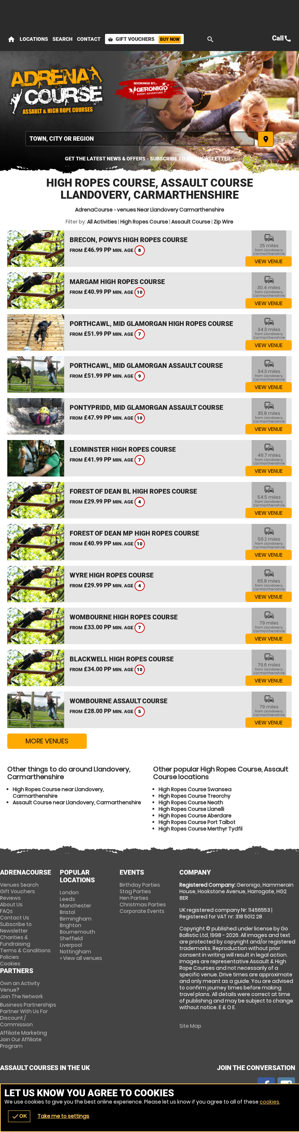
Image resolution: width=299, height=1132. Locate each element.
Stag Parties (135, 891)
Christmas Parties (143, 904)
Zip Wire (223, 221)
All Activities (102, 221)
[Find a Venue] (140, 138)
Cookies (10, 963)
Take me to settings (63, 1116)
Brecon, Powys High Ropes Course (128, 240)
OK (19, 1116)
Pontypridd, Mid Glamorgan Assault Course (146, 407)
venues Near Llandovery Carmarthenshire (170, 209)
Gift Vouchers (143, 39)
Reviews (10, 898)
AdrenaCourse (94, 209)
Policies (9, 957)
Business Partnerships (28, 1014)
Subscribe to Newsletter (16, 927)
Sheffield (71, 938)
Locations (34, 39)
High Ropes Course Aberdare (195, 815)
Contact (89, 39)
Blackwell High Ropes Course (122, 659)
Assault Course (190, 221)
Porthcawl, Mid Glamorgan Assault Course (146, 365)
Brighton (70, 925)
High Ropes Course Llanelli (191, 809)
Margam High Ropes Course (117, 281)
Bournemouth (77, 931)
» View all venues (81, 958)
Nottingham (75, 951)
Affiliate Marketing (23, 1039)
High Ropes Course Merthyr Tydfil (200, 828)
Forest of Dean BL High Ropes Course (133, 491)
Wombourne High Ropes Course (124, 617)
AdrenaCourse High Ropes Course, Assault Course (56, 89)
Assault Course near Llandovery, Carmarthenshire (77, 802)
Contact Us (14, 917)
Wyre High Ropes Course (112, 575)
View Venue (269, 261)
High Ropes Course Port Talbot (197, 822)
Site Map (190, 1026)
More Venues (47, 741)
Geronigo (149, 89)
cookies (269, 1101)
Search (63, 39)
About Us (11, 904)
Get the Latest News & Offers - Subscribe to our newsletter (147, 159)
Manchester (75, 905)
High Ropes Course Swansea (195, 789)
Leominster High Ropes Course (123, 449)
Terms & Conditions (25, 950)
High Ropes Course (144, 221)
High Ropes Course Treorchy (194, 796)
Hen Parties (134, 898)
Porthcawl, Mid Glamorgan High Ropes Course (151, 323)
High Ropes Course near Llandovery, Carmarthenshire (58, 793)
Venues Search (19, 884)
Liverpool (71, 945)
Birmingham (76, 918)
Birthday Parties (140, 884)
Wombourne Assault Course (118, 701)
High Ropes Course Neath (191, 802)
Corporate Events (142, 911)
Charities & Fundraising (15, 941)
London (69, 892)
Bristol (67, 912)
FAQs (6, 911)
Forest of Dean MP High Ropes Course (134, 533)
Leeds (67, 899)
